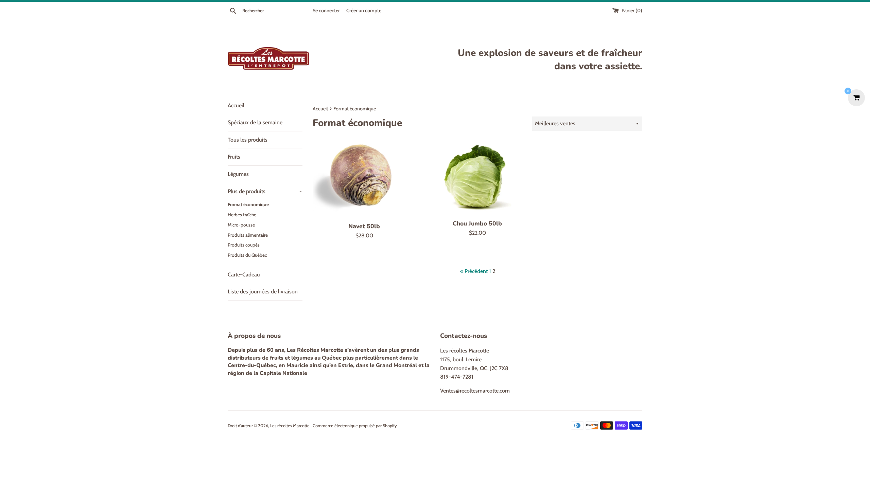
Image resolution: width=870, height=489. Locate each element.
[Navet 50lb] (364, 179)
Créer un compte (363, 10)
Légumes (238, 174)
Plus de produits (265, 191)
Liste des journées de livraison (263, 291)
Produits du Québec (247, 255)
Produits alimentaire (248, 235)
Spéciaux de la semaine (255, 122)
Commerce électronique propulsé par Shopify (355, 425)
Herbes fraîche (242, 214)
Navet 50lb (364, 226)
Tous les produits (247, 140)
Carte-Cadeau (244, 274)
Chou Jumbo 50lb (477, 223)
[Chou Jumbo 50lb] (477, 178)
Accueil (236, 105)
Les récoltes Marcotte (290, 425)
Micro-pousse (241, 225)
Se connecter (326, 10)
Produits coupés (244, 245)
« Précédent (474, 271)
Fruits (234, 156)
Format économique (248, 204)
